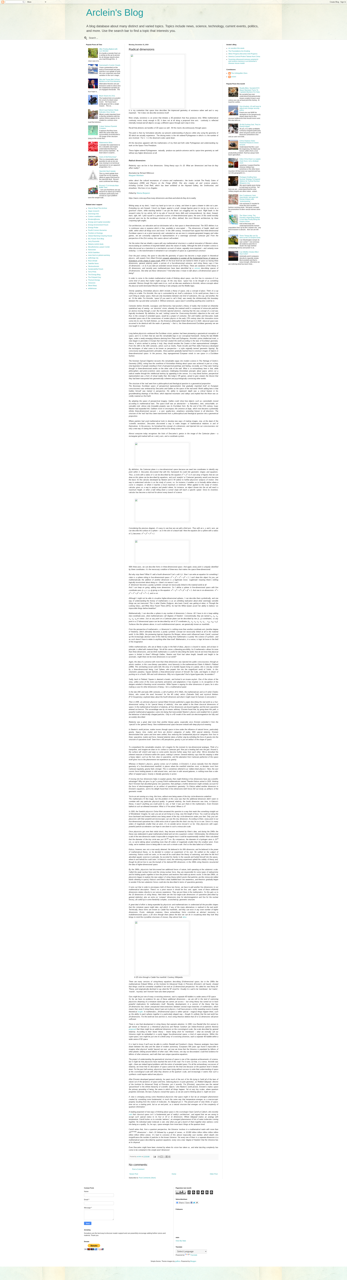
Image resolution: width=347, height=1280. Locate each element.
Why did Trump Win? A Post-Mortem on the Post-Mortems (109, 80)
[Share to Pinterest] (169, 1156)
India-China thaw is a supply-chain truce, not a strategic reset (250, 161)
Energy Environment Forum (98, 225)
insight (140, 1012)
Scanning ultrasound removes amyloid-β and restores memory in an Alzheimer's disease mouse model (243, 61)
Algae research (93, 211)
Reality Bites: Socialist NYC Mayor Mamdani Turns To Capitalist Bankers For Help (250, 90)
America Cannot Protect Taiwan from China (244, 56)
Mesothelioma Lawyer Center (99, 247)
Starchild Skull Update (107, 171)
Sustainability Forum (95, 269)
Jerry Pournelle (93, 241)
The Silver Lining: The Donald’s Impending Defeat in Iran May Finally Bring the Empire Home (250, 218)
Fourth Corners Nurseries (97, 230)
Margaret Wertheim (136, 175)
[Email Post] (154, 1156)
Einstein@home (94, 219)
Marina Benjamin (143, 193)
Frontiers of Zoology (95, 233)
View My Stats (181, 1241)
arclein (233, 77)
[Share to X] (164, 1156)
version (197, 268)
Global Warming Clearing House (100, 236)
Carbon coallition (94, 216)
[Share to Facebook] (166, 1156)
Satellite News (93, 263)
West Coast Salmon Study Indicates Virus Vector (108, 111)
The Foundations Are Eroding (239, 51)
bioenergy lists (93, 214)
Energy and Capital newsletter (99, 222)
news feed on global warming (99, 255)
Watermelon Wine (105, 143)
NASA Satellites (94, 252)
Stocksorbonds (93, 266)
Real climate (92, 261)
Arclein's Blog (114, 12)
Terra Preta (92, 272)
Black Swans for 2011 (107, 96)
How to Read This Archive (97, 208)
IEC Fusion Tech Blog (96, 239)
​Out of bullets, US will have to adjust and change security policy (250, 108)
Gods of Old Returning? (108, 157)
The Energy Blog (94, 275)
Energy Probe (93, 228)
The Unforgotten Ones (239, 73)
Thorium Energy (94, 280)
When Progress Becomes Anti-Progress (242, 54)
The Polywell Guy (94, 277)
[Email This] (159, 1156)
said (130, 1114)
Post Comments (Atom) (147, 1178)
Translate (193, 1255)
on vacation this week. (236, 48)
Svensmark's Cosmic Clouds (109, 65)
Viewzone (91, 283)
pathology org (93, 258)
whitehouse (92, 288)
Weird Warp (92, 286)
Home (174, 1174)
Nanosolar (92, 250)
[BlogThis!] (161, 1156)
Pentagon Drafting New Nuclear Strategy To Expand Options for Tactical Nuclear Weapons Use (250, 180)
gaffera (177, 1261)
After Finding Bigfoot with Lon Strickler (108, 50)
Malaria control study (95, 244)
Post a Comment (138, 1169)
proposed (132, 1029)
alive (184, 917)
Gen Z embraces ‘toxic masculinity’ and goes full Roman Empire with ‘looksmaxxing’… (249, 198)
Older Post (214, 1174)
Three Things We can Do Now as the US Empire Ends (250, 237)
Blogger (193, 1261)
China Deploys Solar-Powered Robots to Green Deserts (249, 143)
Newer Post (133, 1174)
